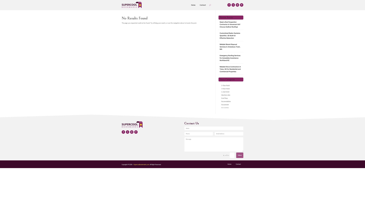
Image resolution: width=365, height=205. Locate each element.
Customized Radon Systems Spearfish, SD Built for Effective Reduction (230, 35)
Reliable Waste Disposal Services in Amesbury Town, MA (230, 46)
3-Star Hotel (225, 88)
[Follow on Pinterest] (241, 5)
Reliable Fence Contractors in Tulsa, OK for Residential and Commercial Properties (230, 69)
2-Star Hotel (225, 85)
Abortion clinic (225, 95)
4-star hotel (225, 91)
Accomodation (226, 101)
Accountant (225, 104)
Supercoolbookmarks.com (141, 164)
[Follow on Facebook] (229, 5)
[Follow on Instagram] (237, 5)
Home (193, 5)
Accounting (225, 107)
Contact (203, 5)
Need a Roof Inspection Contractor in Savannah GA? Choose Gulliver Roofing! (230, 24)
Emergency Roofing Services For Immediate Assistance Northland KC (230, 58)
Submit (240, 155)
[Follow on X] (233, 5)
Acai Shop (224, 98)
